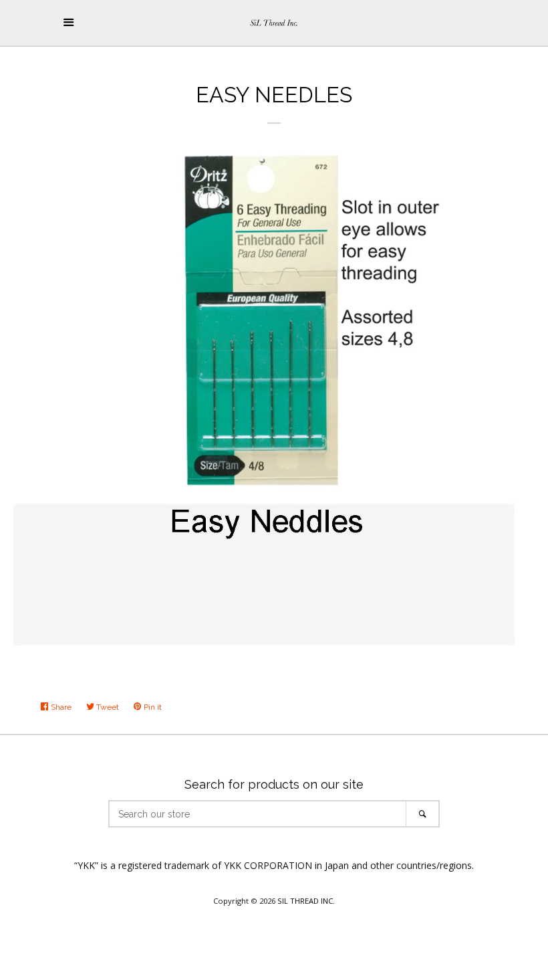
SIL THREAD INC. (306, 901)
